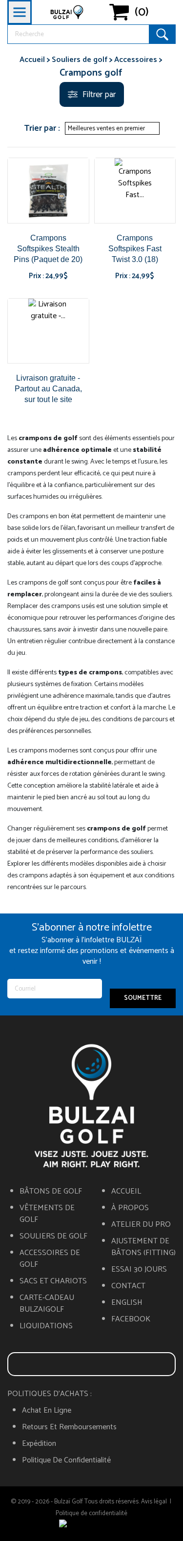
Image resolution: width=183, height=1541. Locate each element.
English (126, 1303)
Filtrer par (99, 94)
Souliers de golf (53, 1236)
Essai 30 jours (139, 1270)
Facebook (130, 1319)
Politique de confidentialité (66, 1460)
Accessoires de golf (50, 1259)
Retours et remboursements (69, 1427)
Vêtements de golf (47, 1214)
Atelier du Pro (141, 1225)
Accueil (126, 1191)
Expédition (39, 1444)
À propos (130, 1208)
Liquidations (46, 1326)
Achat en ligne (46, 1411)
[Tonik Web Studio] (91, 1525)
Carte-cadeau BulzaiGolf (47, 1304)
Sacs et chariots (53, 1281)
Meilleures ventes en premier (111, 128)
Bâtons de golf (51, 1191)
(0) (142, 12)
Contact (128, 1286)
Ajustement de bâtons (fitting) (143, 1247)
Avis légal (154, 1502)
